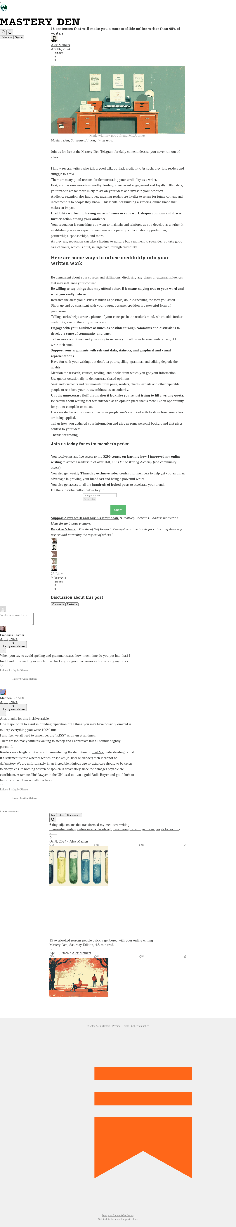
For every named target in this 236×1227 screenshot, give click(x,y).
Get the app (128, 1215)
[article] (118, 880)
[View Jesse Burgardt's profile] (118, 568)
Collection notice (140, 1026)
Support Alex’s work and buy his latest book (84, 518)
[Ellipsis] (3, 650)
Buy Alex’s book (63, 529)
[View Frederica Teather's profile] (67, 629)
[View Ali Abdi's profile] (118, 554)
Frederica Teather (12, 635)
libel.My (98, 752)
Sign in (18, 37)
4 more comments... (10, 811)
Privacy (116, 1026)
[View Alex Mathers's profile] (118, 39)
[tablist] (118, 604)
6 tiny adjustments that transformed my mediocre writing (89, 825)
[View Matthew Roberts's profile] (67, 692)
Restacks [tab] (72, 604)
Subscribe (6, 37)
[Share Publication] (10, 32)
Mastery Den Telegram (97, 151)
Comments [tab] (58, 604)
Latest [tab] (61, 815)
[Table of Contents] (52, 65)
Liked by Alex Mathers (13, 646)
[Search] (3, 32)
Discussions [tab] (73, 815)
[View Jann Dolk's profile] (118, 561)
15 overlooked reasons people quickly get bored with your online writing (101, 940)
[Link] (46, 269)
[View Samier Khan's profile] (118, 541)
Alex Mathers (60, 45)
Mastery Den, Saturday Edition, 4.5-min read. (81, 945)
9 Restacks (58, 578)
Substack (102, 1219)
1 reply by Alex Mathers (24, 678)
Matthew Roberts (12, 698)
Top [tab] (53, 815)
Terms (125, 1026)
